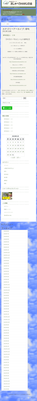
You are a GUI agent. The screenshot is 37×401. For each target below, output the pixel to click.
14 (23, 145)
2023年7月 (6, 330)
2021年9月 (6, 389)
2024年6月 (6, 300)
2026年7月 (6, 233)
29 (8, 155)
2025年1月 (6, 282)
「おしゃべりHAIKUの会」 (18, 2)
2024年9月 (6, 292)
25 (15, 152)
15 (8, 148)
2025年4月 (6, 274)
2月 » (18, 157)
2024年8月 (6, 295)
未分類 (5, 177)
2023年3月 (6, 341)
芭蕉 (5, 183)
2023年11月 (7, 319)
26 (18, 152)
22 (8, 152)
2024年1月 (6, 314)
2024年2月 (6, 311)
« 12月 (13, 157)
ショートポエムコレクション (10, 188)
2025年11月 (7, 255)
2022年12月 (7, 349)
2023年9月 (6, 324)
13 (20, 145)
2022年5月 (6, 367)
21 (23, 148)
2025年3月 (6, 276)
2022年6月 (6, 365)
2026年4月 (6, 241)
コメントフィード (8, 212)
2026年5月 (6, 239)
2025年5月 (6, 271)
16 (10, 148)
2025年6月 (6, 268)
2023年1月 (6, 346)
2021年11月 (7, 383)
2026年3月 (6, 244)
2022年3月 (6, 373)
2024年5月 (6, 303)
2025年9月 (6, 260)
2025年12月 (7, 252)
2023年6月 (6, 332)
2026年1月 (6, 249)
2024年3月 (6, 308)
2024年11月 (7, 287)
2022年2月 (6, 375)
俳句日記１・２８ (9, 35)
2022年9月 (6, 357)
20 (20, 148)
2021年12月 (7, 381)
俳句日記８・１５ (8, 128)
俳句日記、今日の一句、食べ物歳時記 (21, 92)
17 (13, 148)
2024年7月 (6, 298)
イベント (6, 165)
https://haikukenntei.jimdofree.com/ (17, 85)
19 (18, 148)
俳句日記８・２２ (8, 119)
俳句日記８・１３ (8, 131)
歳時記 (5, 180)
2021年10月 (7, 386)
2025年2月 (6, 279)
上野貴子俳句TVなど (9, 168)
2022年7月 (6, 362)
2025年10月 (7, 257)
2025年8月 (6, 263)
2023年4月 (6, 338)
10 (13, 145)
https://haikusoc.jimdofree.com (18, 79)
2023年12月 (7, 316)
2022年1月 (6, 378)
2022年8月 (6, 359)
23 (10, 152)
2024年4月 (6, 306)
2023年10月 (7, 322)
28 (23, 152)
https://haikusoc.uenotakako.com (18, 73)
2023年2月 (6, 343)
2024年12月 (7, 284)
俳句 (19, 90)
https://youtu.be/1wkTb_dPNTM (17, 67)
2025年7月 (6, 266)
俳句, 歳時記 (29, 90)
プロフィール (6, 102)
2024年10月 (7, 290)
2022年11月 (7, 351)
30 (10, 155)
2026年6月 (6, 236)
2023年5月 (6, 335)
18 (15, 148)
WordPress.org (7, 215)
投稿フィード (7, 209)
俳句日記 (23, 90)
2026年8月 (6, 231)
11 (15, 145)
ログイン (6, 206)
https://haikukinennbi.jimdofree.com (17, 61)
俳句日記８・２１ (8, 122)
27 (20, 152)
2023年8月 (6, 327)
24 (13, 152)
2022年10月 (7, 354)
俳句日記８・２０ (8, 125)
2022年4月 (6, 370)
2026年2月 (6, 247)
